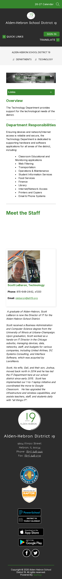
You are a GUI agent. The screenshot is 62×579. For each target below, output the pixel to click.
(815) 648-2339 (32, 455)
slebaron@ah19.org (26, 298)
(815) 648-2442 (34, 451)
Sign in (51, 34)
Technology (45, 59)
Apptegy (37, 574)
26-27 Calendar (44, 4)
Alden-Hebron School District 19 (31, 52)
